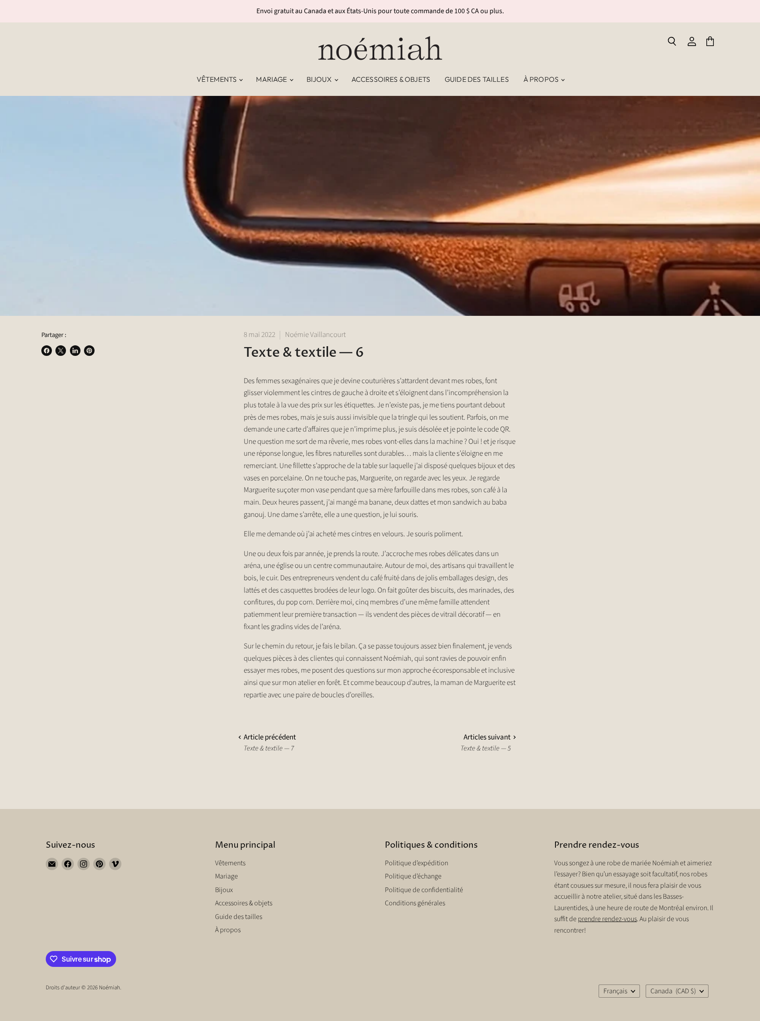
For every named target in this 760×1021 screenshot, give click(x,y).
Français (615, 991)
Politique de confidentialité (424, 890)
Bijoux (320, 79)
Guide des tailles (477, 79)
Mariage (272, 79)
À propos (541, 79)
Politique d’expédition (416, 863)
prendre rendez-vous (607, 919)
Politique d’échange (413, 876)
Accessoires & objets (390, 79)
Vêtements (217, 79)
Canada (673, 991)
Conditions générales (415, 903)
